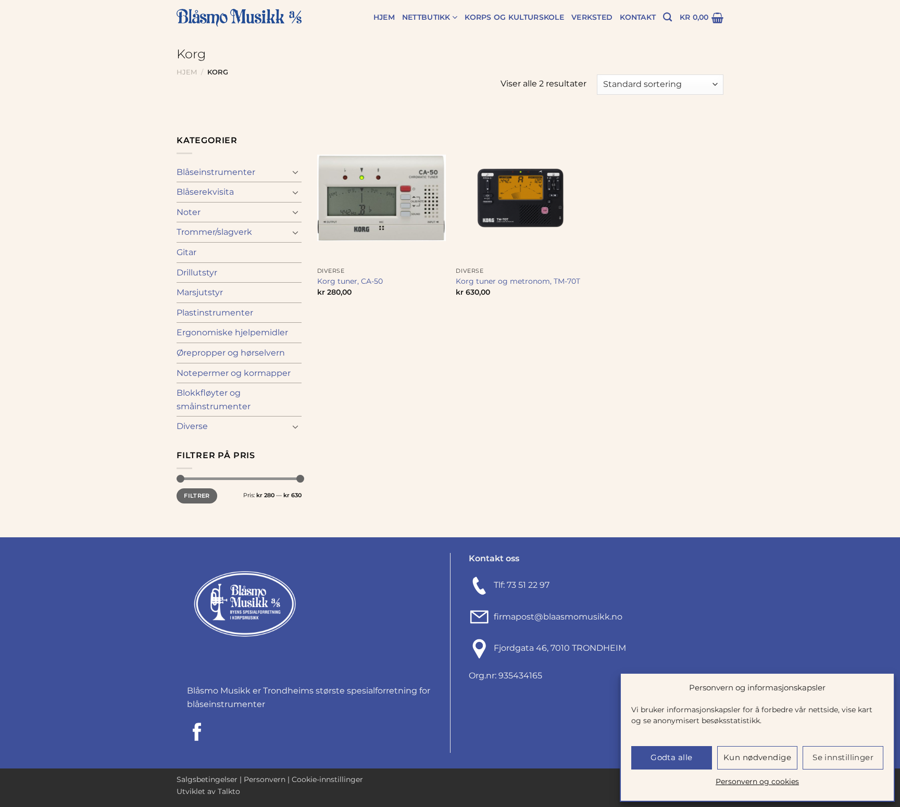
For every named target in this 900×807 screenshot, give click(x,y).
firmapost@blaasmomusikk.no (556, 617)
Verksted (591, 17)
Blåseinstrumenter (216, 172)
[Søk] (667, 17)
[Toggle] (295, 172)
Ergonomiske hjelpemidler (232, 332)
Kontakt (638, 17)
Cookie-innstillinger (327, 779)
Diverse (192, 426)
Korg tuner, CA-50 (350, 281)
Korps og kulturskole (514, 17)
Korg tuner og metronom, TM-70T (518, 281)
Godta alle (672, 757)
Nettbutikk (426, 17)
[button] (701, 17)
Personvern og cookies (757, 781)
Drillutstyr (197, 273)
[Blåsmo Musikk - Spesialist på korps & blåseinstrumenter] (239, 18)
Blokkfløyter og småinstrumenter (214, 399)
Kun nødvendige (757, 757)
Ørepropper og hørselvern (231, 353)
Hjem (384, 17)
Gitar (186, 252)
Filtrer (196, 495)
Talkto (229, 791)
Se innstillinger (843, 757)
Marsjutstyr (200, 292)
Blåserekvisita (205, 192)
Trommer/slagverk (214, 232)
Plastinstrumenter (215, 313)
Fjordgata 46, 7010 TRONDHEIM (560, 648)
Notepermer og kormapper (234, 373)
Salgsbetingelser (207, 779)
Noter (189, 212)
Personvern (264, 779)
